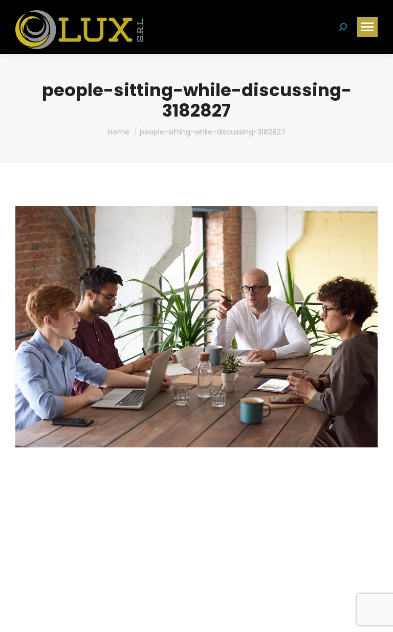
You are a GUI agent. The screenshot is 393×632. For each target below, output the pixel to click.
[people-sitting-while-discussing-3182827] (196, 326)
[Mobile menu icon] (367, 27)
